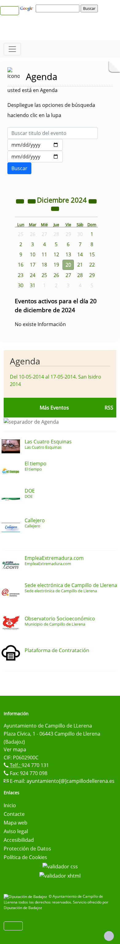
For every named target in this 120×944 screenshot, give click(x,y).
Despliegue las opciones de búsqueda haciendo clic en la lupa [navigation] (51, 110)
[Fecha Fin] (35, 156)
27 (68, 275)
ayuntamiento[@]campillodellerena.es (70, 781)
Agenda (25, 361)
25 (44, 275)
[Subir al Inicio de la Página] (109, 936)
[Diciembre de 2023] (20, 200)
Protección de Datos (27, 848)
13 (68, 254)
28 (80, 275)
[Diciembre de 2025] (93, 200)
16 (20, 264)
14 (80, 254)
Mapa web (15, 822)
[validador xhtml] (60, 875)
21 (80, 264)
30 (20, 285)
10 (32, 254)
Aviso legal (16, 831)
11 (44, 254)
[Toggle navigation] (12, 49)
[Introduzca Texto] (52, 133)
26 (56, 275)
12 (56, 254)
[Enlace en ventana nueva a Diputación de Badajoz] (26, 896)
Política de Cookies (25, 857)
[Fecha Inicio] (35, 145)
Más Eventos (54, 407)
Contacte (14, 814)
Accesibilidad (19, 840)
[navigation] (58, 8)
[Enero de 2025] (55, 208)
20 (68, 264)
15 (92, 254)
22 (92, 264)
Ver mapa (15, 749)
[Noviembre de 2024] (32, 200)
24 (32, 275)
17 (32, 264)
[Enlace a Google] (27, 8)
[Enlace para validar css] (60, 865)
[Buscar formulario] (19, 168)
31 (32, 285)
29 (92, 275)
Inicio (10, 805)
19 (56, 264)
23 (20, 275)
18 (44, 264)
